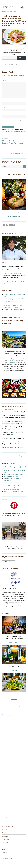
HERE (16, 372)
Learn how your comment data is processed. (14, 131)
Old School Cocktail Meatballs (12, 489)
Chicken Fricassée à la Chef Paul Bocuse (14, 486)
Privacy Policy (15, 857)
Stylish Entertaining (7, 826)
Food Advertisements (14, 153)
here (23, 411)
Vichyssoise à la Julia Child (11, 476)
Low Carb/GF (5, 842)
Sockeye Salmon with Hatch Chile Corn (14, 309)
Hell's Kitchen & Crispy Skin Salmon (13, 491)
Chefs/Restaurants (7, 832)
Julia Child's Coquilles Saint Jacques (13, 474)
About (4, 849)
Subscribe (21, 57)
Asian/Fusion (5, 839)
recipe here (14, 670)
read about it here (14, 642)
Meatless (4, 829)
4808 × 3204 (14, 64)
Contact (4, 852)
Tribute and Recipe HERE (14, 216)
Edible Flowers (6, 846)
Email (4, 107)
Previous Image (5, 11)
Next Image (13, 11)
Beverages (5, 836)
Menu (23, 2)
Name (4, 100)
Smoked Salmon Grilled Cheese (12, 487)
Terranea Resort (13, 362)
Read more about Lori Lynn (9, 281)
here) (24, 417)
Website (4, 113)
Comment (5, 80)
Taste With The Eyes (6, 857)
